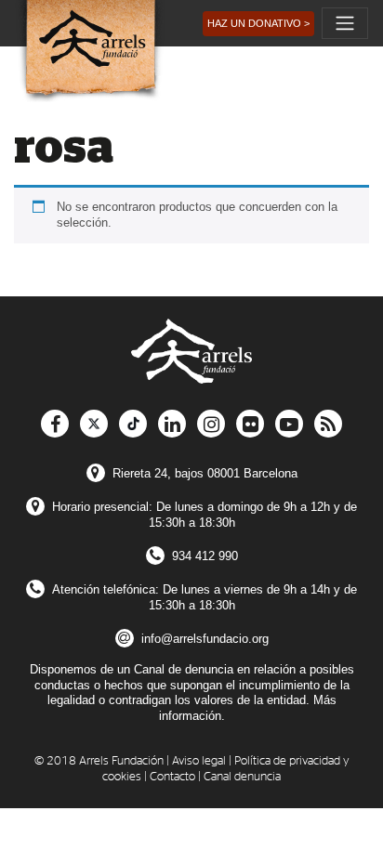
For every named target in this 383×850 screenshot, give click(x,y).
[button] (258, 23)
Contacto (172, 777)
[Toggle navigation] (345, 23)
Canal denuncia (242, 777)
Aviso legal (199, 761)
